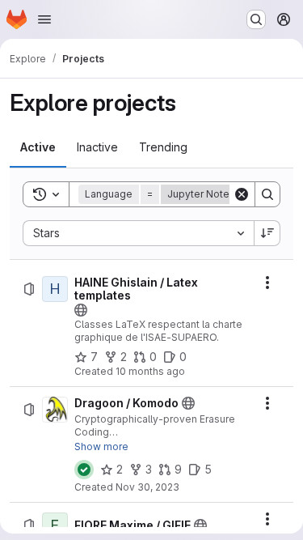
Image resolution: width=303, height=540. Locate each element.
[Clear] (241, 194)
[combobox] (138, 233)
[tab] (38, 147)
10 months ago (150, 371)
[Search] (267, 194)
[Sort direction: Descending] (267, 233)
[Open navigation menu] (44, 19)
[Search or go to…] (256, 19)
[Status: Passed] (84, 469)
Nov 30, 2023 (147, 487)
